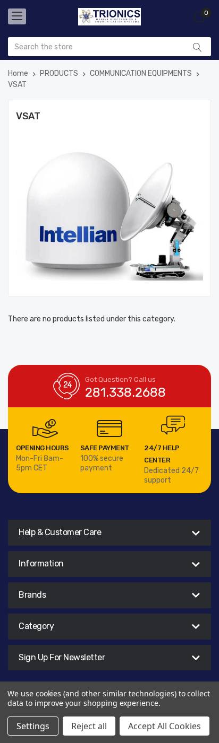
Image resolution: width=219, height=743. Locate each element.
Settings (32, 726)
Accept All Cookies (164, 726)
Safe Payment (104, 448)
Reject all (89, 726)
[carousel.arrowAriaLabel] (45, 428)
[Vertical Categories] (17, 16)
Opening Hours (42, 448)
